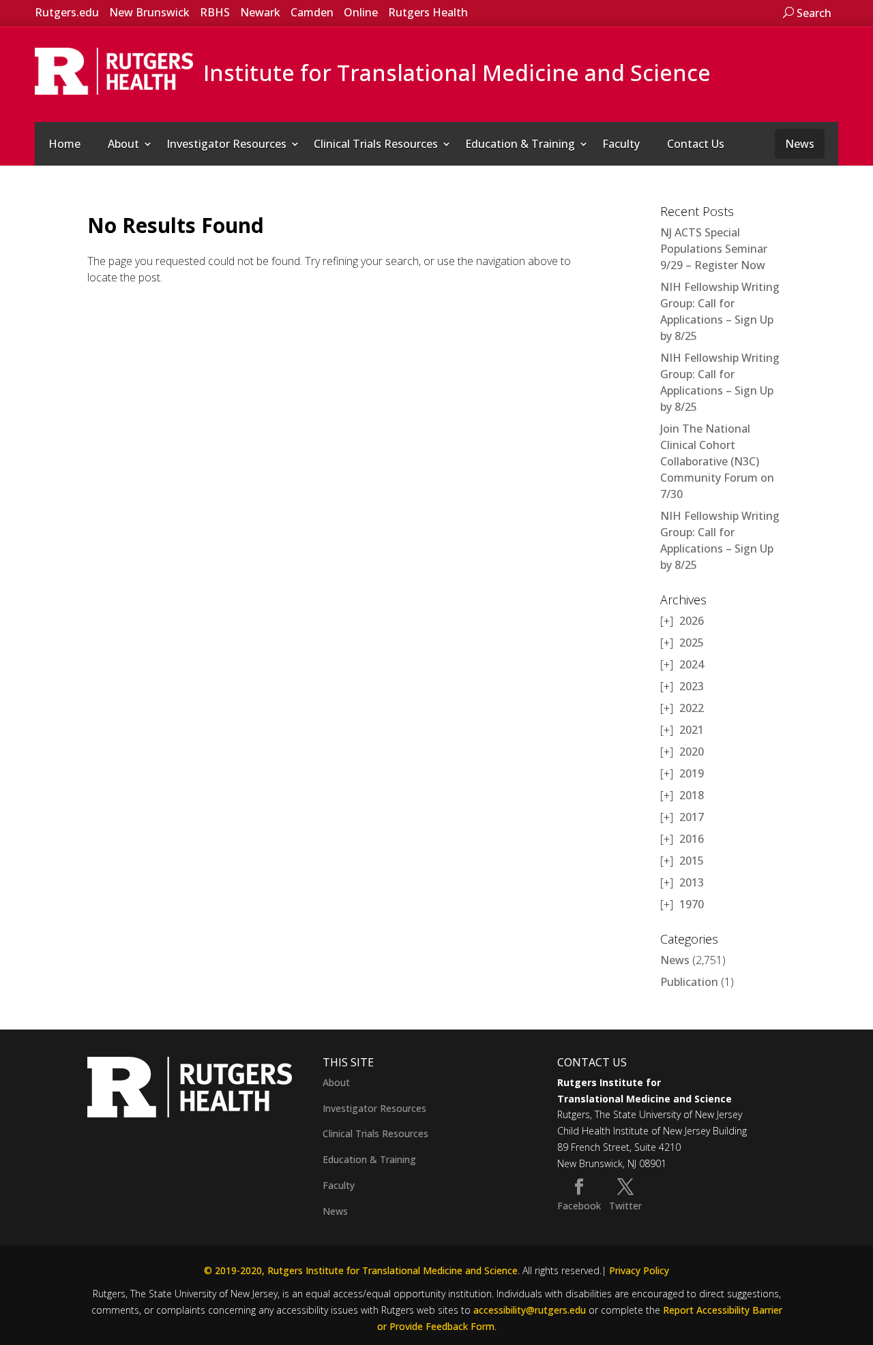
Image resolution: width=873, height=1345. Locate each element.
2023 (691, 686)
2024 (691, 664)
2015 (691, 860)
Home (64, 143)
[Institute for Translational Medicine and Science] (114, 70)
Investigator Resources (226, 143)
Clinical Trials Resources (376, 143)
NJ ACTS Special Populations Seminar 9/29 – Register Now (713, 249)
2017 (691, 816)
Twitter (625, 1205)
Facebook (579, 1205)
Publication (689, 981)
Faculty (621, 143)
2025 (691, 642)
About (123, 143)
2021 (691, 729)
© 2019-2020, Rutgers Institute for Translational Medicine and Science (361, 1270)
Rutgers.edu (67, 12)
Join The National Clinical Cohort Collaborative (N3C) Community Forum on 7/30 (717, 461)
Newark (260, 12)
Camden (312, 12)
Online (361, 12)
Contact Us (695, 143)
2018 (691, 795)
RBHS (215, 12)
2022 (691, 707)
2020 (691, 751)
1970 (691, 904)
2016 (691, 838)
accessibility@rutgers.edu (529, 1309)
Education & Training (520, 143)
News (799, 143)
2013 (691, 882)
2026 (691, 620)
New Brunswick (149, 12)
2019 (691, 773)
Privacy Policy (639, 1270)
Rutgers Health (428, 12)
